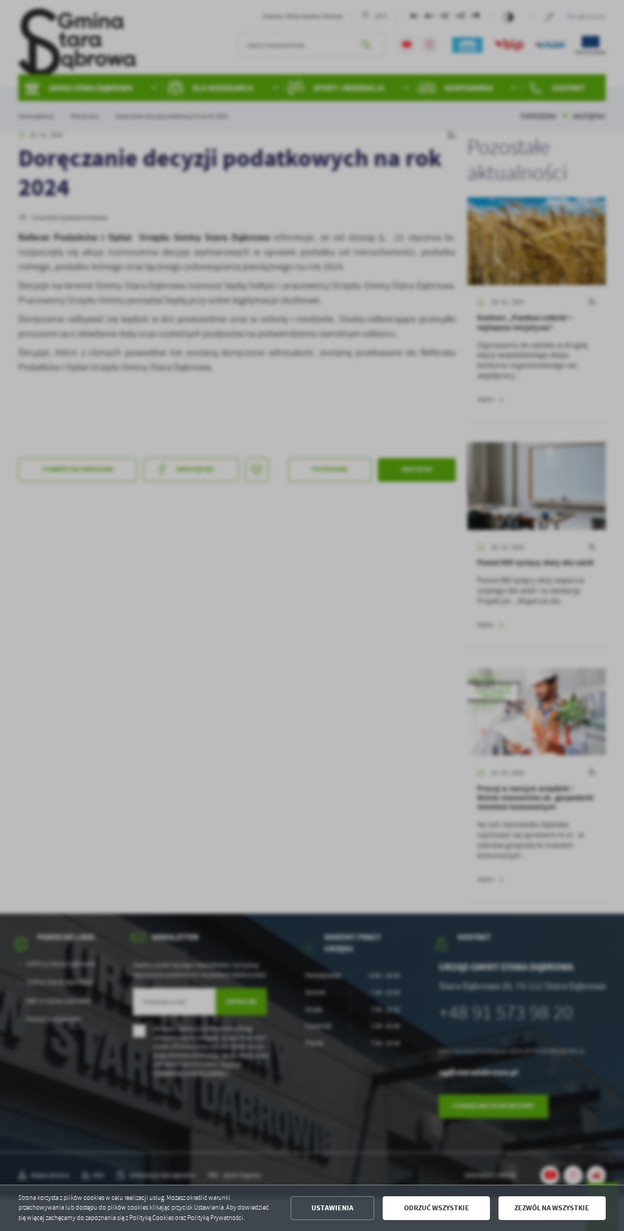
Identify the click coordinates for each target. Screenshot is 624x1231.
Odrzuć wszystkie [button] (436, 1208)
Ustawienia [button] (332, 1208)
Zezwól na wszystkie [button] (551, 1208)
